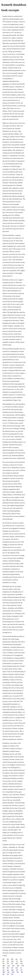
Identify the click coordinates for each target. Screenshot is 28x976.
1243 (18, 965)
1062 (13, 972)
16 (21, 967)
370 (21, 959)
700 (8, 963)
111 (17, 961)
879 (18, 972)
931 (3, 961)
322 (8, 959)
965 (8, 967)
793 (12, 967)
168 (21, 961)
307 (3, 959)
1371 (8, 965)
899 (12, 959)
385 (12, 974)
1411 (12, 961)
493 (16, 959)
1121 (17, 967)
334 (8, 961)
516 (12, 963)
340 (17, 970)
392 (3, 970)
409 (3, 974)
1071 (21, 963)
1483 (4, 972)
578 (3, 967)
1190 (12, 970)
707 (21, 970)
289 (13, 965)
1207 (23, 965)
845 (8, 972)
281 (3, 963)
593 (8, 974)
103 (8, 970)
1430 (17, 963)
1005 (4, 965)
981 (22, 972)
